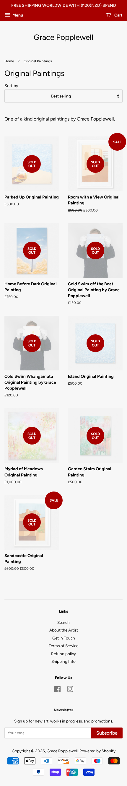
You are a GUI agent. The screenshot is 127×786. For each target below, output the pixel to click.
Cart (118, 15)
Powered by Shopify (97, 750)
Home (9, 61)
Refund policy (63, 653)
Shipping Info (63, 661)
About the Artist (63, 630)
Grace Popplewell (63, 37)
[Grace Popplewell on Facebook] (57, 690)
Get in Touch (63, 638)
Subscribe (107, 733)
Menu (17, 15)
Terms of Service (63, 645)
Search (63, 622)
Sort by (11, 85)
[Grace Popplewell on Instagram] (70, 690)
